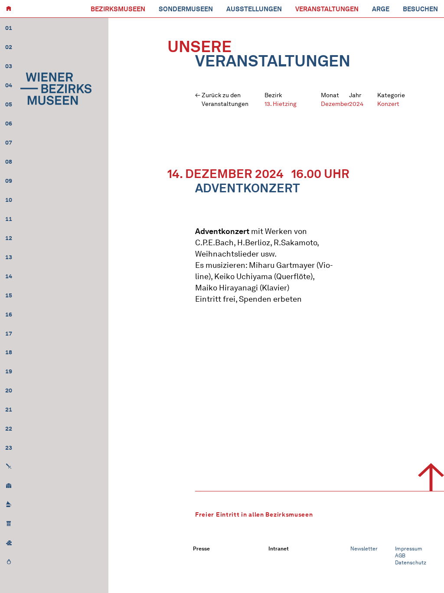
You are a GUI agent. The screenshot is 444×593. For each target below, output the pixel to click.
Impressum (408, 548)
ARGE (380, 9)
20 (8, 390)
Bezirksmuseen (118, 9)
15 (8, 295)
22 (8, 428)
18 (8, 352)
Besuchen (420, 9)
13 (8, 257)
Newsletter (364, 548)
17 (8, 333)
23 (8, 447)
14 (8, 276)
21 (8, 409)
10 (8, 200)
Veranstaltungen (327, 9)
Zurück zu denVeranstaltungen (225, 100)
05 (8, 104)
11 (8, 219)
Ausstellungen (254, 9)
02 (8, 47)
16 (8, 314)
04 (8, 85)
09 (8, 180)
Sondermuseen (186, 9)
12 (8, 238)
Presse (201, 548)
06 (8, 123)
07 (8, 142)
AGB (400, 555)
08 (8, 161)
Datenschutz (410, 562)
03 (8, 66)
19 (8, 371)
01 (8, 28)
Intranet (278, 548)
